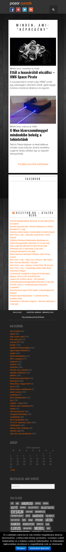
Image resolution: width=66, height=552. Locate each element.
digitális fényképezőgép (20, 348)
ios (24, 520)
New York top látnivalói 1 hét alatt (24, 262)
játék (49, 520)
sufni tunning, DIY (17, 411)
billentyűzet (33, 507)
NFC (48, 528)
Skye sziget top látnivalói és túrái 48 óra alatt (28, 246)
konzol (40, 524)
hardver (13, 364)
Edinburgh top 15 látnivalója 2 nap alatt (26, 249)
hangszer (14, 362)
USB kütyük (15, 425)
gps (28, 516)
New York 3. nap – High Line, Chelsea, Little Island (31, 260)
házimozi (50, 515)
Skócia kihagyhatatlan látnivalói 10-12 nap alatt (29, 243)
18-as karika (15, 331)
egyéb (12, 353)
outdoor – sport (16, 403)
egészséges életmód (18, 350)
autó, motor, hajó (17, 337)
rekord (12, 409)
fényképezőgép (17, 515)
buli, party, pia (15, 339)
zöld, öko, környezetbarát (20, 434)
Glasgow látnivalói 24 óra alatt (22, 251)
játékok (13, 375)
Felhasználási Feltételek (33, 317)
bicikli (23, 507)
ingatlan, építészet (17, 373)
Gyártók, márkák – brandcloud (40, 312)
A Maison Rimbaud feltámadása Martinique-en (29, 240)
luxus (12, 386)
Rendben (21, 548)
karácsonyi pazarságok (19, 378)
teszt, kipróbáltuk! (17, 420)
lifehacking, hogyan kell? (20, 384)
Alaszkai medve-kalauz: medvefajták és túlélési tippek (32, 232)
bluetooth (47, 507)
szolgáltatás (15, 417)
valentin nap (15, 431)
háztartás (14, 367)
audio (45, 503)
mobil (39, 528)
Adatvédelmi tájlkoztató (39, 548)
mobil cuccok (15, 392)
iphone (39, 520)
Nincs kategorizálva (18, 398)
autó (14, 507)
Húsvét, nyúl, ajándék (19, 370)
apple (38, 503)
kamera (15, 524)
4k (17, 503)
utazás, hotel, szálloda (19, 428)
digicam (29, 511)
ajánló (12, 334)
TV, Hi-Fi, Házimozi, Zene (20, 423)
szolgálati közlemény (18, 414)
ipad (31, 520)
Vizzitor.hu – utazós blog (35, 214)
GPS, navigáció (16, 359)
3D (12, 503)
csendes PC (15, 342)
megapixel (27, 528)
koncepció (14, 381)
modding (13, 395)
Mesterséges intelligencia (20, 389)
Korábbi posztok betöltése (33, 164)
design (13, 345)
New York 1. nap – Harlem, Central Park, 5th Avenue (31, 265)
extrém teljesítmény (18, 356)
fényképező (40, 511)
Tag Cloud (17, 312)
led (47, 524)
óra (11, 400)
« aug (12, 470)
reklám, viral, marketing (19, 406)
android (27, 503)
